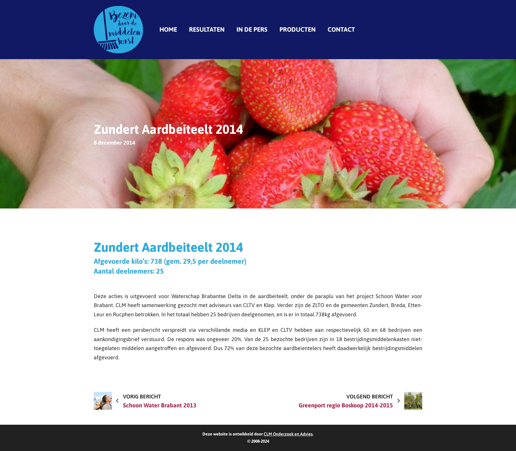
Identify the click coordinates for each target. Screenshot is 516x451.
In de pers (252, 29)
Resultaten (207, 29)
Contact (341, 29)
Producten (298, 29)
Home (168, 29)
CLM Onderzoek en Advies (288, 434)
